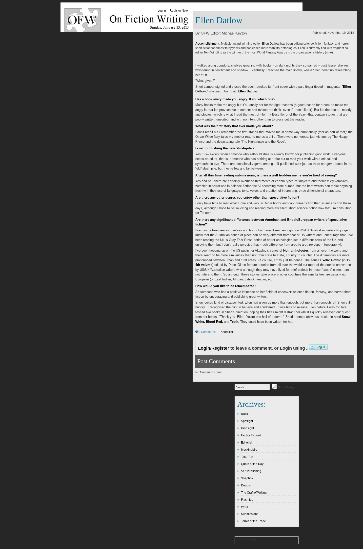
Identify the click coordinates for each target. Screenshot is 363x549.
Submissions (249, 514)
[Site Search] (274, 388)
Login (204, 348)
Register (220, 348)
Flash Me (247, 499)
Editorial (246, 442)
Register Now (179, 10)
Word (244, 507)
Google (291, 387)
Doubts (246, 485)
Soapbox (247, 478)
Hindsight (247, 428)
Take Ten (247, 457)
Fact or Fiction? (251, 435)
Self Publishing (251, 471)
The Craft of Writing (254, 492)
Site (280, 387)
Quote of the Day (252, 464)
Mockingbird (249, 449)
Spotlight (247, 421)
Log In (162, 10)
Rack (244, 414)
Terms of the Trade (253, 521)
